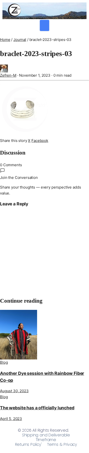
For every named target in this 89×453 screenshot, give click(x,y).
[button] (44, 25)
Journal (19, 39)
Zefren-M (8, 75)
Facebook (39, 140)
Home (5, 39)
